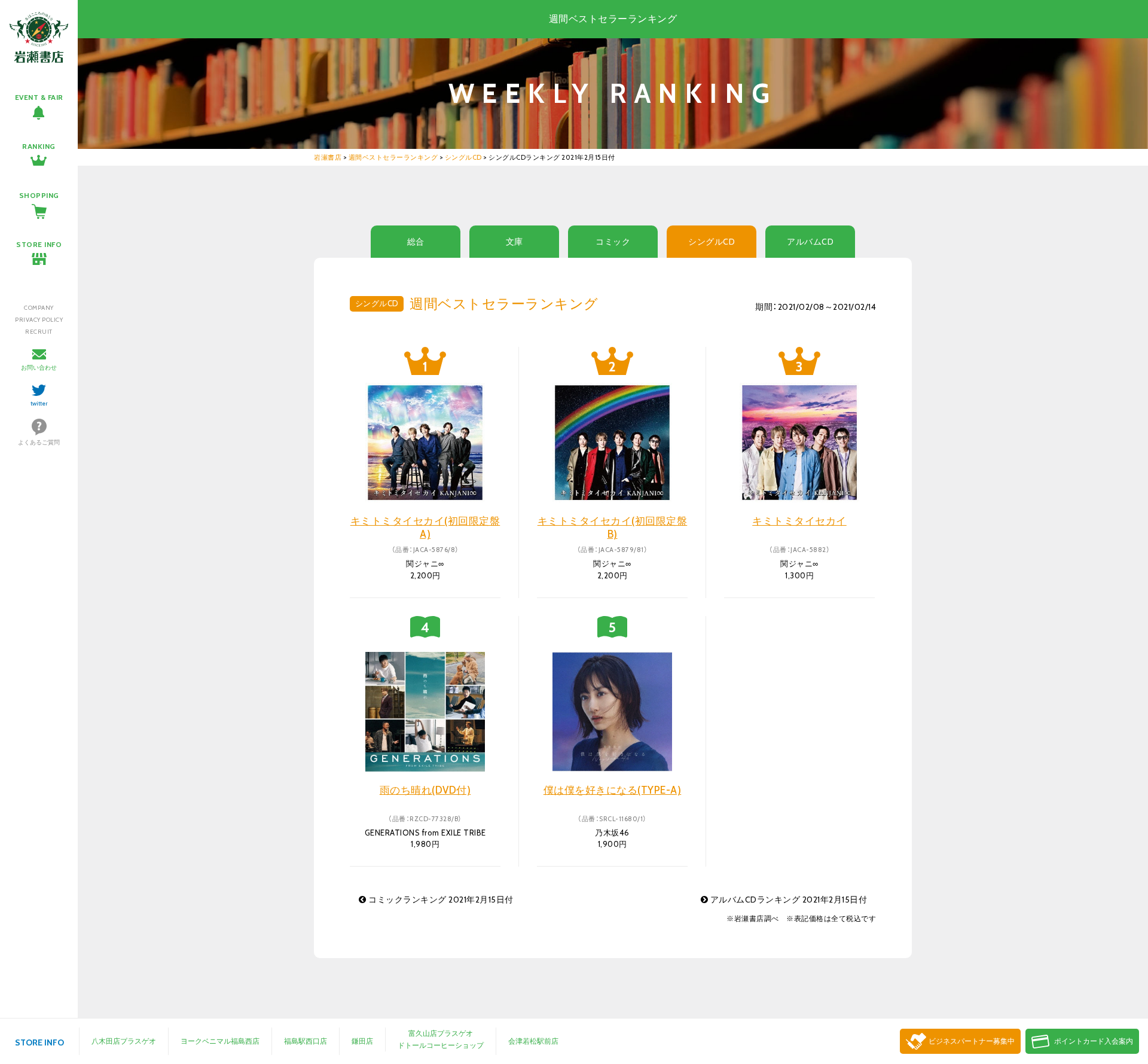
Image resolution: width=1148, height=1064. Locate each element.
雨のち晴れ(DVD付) (425, 790)
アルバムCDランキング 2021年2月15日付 (787, 899)
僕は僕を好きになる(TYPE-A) (613, 790)
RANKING (39, 146)
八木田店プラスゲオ (123, 1040)
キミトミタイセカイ (799, 521)
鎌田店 (362, 1040)
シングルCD (711, 241)
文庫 (514, 241)
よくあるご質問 (39, 442)
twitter (39, 403)
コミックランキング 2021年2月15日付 (440, 899)
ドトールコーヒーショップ (441, 1045)
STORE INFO (39, 244)
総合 (416, 241)
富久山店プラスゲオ (440, 1033)
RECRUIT (39, 332)
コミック (613, 241)
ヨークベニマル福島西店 (220, 1040)
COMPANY (39, 308)
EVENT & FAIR (39, 97)
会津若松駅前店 (533, 1040)
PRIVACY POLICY (39, 320)
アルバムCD (810, 241)
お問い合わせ (39, 367)
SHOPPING (39, 195)
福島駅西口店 (305, 1040)
